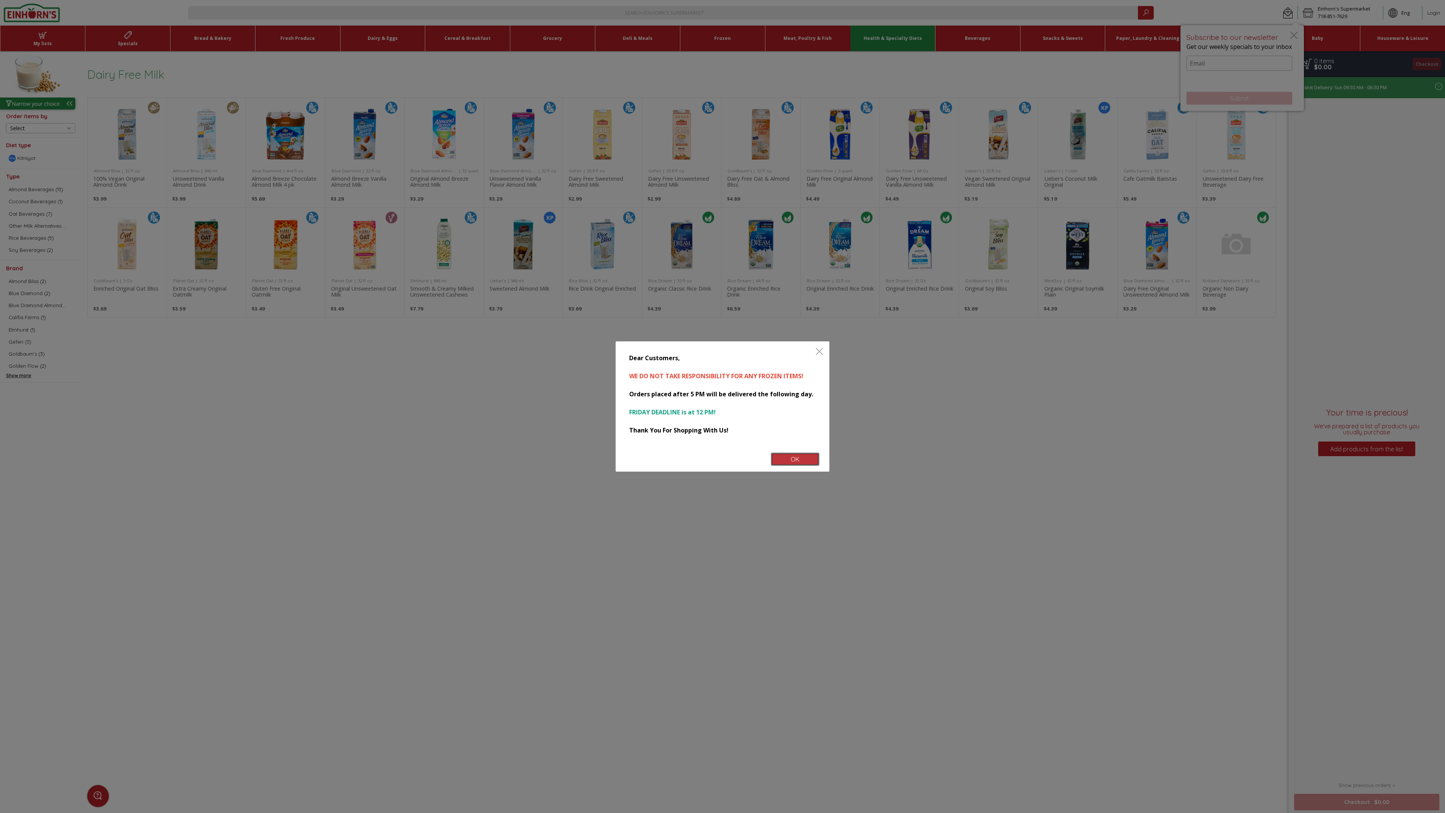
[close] (819, 352)
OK (795, 459)
